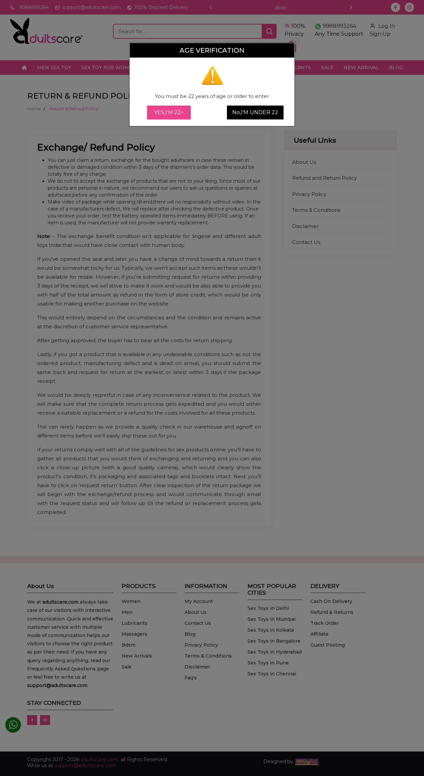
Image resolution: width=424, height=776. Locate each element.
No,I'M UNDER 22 (255, 112)
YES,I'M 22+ (169, 112)
